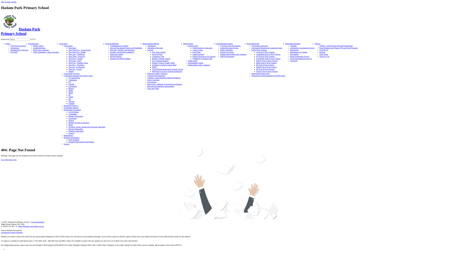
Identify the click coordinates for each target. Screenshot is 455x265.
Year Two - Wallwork (76, 54)
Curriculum (63, 44)
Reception (72, 48)
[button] (34, 39)
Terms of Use (324, 57)
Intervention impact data (260, 74)
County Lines (198, 50)
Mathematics (68, 136)
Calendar (293, 46)
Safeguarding (188, 44)
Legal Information (37, 222)
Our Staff (13, 52)
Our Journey (152, 82)
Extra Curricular (153, 80)
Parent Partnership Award (299, 57)
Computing (72, 80)
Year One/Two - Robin (77, 52)
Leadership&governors (224, 44)
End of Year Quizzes (259, 50)
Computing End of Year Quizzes (268, 54)
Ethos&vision (33, 44)
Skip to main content (8, 2)
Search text (5, 39)
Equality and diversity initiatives (122, 52)
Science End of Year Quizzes (267, 71)
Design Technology (75, 116)
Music (70, 93)
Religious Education (76, 131)
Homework (294, 50)
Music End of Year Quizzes (266, 63)
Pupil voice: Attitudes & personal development (164, 84)
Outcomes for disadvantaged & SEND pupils (268, 76)
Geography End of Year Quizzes (268, 59)
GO (32, 39)
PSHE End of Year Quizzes (266, 67)
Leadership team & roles (229, 48)
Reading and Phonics (72, 138)
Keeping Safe (193, 46)
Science (71, 101)
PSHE (70, 97)
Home (8, 44)
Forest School (157, 54)
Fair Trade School (158, 52)
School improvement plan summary (233, 54)
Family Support (198, 54)
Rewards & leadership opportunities (160, 86)
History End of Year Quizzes (267, 61)
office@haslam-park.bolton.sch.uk (31, 226)
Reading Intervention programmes (81, 142)
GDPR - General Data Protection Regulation (336, 46)
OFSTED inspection (18, 46)
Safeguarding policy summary (199, 65)
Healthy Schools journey (161, 59)
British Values (38, 46)
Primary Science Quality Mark (163, 63)
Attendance (151, 46)
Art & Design (73, 112)
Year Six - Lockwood (76, 67)
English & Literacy (71, 106)
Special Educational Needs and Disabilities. (126, 48)
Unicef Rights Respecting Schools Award (167, 69)
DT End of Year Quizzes (265, 57)
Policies (317, 44)
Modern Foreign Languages (78, 123)
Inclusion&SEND (112, 44)
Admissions (14, 48)
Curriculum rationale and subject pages (78, 76)
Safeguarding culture (195, 63)
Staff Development (227, 57)
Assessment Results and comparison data (266, 48)
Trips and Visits (153, 89)
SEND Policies (115, 57)
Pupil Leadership (226, 50)
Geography (72, 86)
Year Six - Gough (75, 69)
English (71, 84)
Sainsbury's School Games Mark (164, 65)
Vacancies (293, 61)
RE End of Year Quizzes (265, 69)
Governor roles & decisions (230, 46)
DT (69, 82)
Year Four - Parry (75, 61)
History (71, 89)
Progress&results (253, 44)
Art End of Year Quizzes (265, 52)
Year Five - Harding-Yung (78, 63)
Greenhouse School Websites (12, 233)
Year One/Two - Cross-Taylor (79, 50)
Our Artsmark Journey (160, 61)
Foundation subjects (71, 108)
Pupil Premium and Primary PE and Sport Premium (338, 48)
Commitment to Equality (119, 46)
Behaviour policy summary (157, 74)
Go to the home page (9, 160)
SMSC (154, 67)
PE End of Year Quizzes (265, 65)
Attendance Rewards (155, 48)
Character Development (156, 76)
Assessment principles (259, 46)
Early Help (197, 52)
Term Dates (323, 54)
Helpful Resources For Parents (204, 57)
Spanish (71, 103)
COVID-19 (323, 50)
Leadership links (39, 48)
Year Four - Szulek (75, 59)
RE (69, 99)
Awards (150, 50)
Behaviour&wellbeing (151, 44)
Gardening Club (158, 57)
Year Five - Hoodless (76, 65)
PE (69, 95)
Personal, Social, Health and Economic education (86, 127)
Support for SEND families (120, 59)
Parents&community (292, 44)
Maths (70, 91)
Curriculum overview (72, 74)
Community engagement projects (302, 48)
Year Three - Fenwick (76, 57)
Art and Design (74, 78)
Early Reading (73, 140)
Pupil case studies (116, 54)
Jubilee (71, 71)
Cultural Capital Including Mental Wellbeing (163, 78)
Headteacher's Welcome (19, 50)
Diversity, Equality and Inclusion (122, 50)
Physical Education (75, 129)
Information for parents (298, 52)
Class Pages (68, 46)
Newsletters (294, 54)
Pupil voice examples (41, 50)
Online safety (193, 61)
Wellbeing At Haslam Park (202, 59)
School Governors (227, 52)
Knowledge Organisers (72, 110)
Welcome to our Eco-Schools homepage (167, 71)
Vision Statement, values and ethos (46, 52)
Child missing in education (202, 48)
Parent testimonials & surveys (301, 59)
